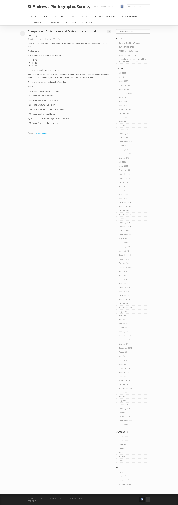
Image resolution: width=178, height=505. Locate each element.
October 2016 (124, 344)
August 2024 (123, 117)
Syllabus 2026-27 (129, 16)
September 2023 (125, 142)
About (34, 16)
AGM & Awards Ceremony (129, 51)
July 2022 (122, 162)
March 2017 (123, 328)
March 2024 (123, 129)
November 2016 (125, 340)
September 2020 (125, 214)
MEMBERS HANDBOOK (105, 16)
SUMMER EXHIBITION (127, 47)
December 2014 (125, 412)
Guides (122, 448)
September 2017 (125, 307)
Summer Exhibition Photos (129, 43)
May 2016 (122, 356)
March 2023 (123, 146)
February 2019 (124, 247)
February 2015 (124, 408)
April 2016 (123, 360)
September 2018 (125, 267)
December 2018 (125, 255)
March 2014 (123, 425)
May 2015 (122, 400)
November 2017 (125, 299)
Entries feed (124, 476)
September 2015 (125, 388)
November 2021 (125, 178)
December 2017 (125, 295)
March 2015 (123, 404)
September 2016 (125, 348)
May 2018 (122, 275)
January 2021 (124, 198)
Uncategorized (86, 22)
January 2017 (124, 332)
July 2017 (122, 315)
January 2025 (124, 105)
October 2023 (124, 137)
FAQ (73, 16)
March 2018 (123, 283)
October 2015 (124, 384)
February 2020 (124, 222)
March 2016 (123, 364)
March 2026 (123, 81)
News (45, 16)
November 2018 (125, 259)
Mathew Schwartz (37, 39)
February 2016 (124, 368)
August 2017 (123, 311)
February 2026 (124, 85)
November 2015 (125, 380)
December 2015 (125, 376)
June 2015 (123, 396)
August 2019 (123, 239)
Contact (84, 16)
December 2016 (125, 336)
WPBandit (32, 501)
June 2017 (123, 319)
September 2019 (125, 235)
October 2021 (124, 182)
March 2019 (123, 243)
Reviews (122, 456)
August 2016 (123, 352)
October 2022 (124, 158)
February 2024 (124, 133)
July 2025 (122, 97)
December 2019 (125, 226)
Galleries (122, 444)
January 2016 (124, 372)
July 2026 (122, 73)
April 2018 (123, 279)
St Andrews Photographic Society (59, 6)
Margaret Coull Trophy (128, 55)
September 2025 (125, 93)
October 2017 (124, 303)
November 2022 (125, 154)
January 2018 (124, 291)
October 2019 (124, 230)
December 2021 (125, 174)
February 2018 (124, 287)
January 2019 (124, 251)
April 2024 (123, 125)
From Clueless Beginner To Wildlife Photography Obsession (132, 60)
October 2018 (124, 263)
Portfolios (59, 16)
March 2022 (123, 166)
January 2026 (124, 89)
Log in (121, 472)
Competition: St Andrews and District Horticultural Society (55, 22)
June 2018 (123, 271)
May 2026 (122, 77)
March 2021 (123, 194)
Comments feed (125, 480)
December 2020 (125, 202)
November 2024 (125, 109)
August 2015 (123, 392)
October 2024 (124, 113)
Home (30, 22)
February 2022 (124, 170)
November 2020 (125, 206)
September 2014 (125, 421)
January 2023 (124, 150)
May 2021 (122, 186)
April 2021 (123, 190)
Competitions (124, 436)
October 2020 (124, 210)
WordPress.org (125, 484)
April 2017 (123, 323)
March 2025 (123, 101)
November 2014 (125, 417)
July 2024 (122, 121)
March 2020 (123, 218)
